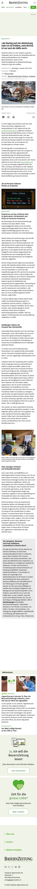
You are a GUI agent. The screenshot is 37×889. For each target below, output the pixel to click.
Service (9, 842)
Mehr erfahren (18, 812)
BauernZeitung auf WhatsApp (12, 867)
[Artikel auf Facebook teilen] (3, 117)
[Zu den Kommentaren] (33, 117)
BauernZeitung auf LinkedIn (19, 867)
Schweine (32, 76)
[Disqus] (18, 644)
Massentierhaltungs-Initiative (18, 76)
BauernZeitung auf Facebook (5, 867)
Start (3, 7)
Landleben (18, 7)
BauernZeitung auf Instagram (9, 867)
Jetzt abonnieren (18, 771)
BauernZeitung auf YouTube (16, 867)
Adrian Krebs (8, 74)
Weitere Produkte (14, 850)
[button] (2, 2)
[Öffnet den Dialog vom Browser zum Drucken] (13, 117)
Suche (35, 3)
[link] (18, 698)
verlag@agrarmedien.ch (13, 880)
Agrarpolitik (10, 7)
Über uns (10, 834)
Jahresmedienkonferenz (10, 131)
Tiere (25, 7)
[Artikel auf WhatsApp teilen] (8, 117)
